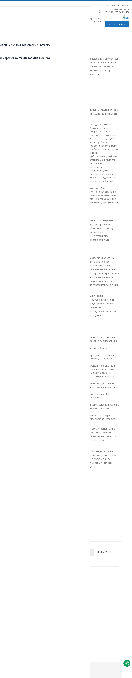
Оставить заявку (117, 24)
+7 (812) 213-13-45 (116, 12)
